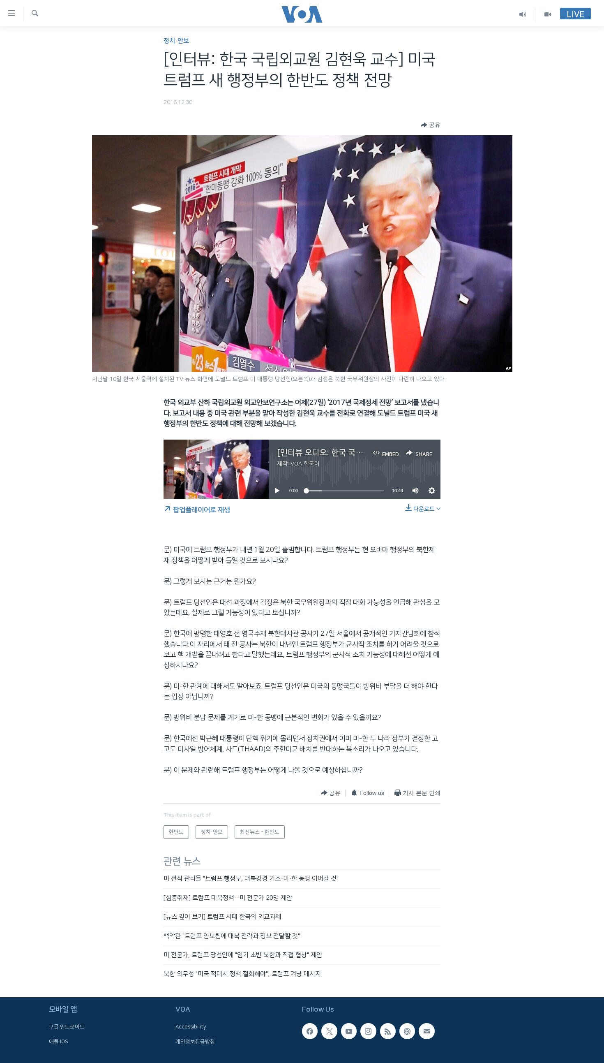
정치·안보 (176, 40)
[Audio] (522, 14)
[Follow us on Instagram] (368, 1031)
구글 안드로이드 (67, 1027)
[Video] (547, 14)
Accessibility (190, 1027)
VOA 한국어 (305, 464)
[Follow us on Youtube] (349, 1031)
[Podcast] (407, 1031)
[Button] (430, 125)
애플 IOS (58, 1041)
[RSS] (388, 1031)
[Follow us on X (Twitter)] (329, 1031)
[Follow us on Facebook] (310, 1031)
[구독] (426, 1031)
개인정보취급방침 (195, 1041)
